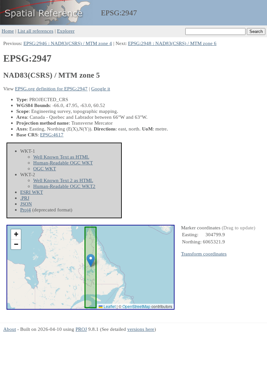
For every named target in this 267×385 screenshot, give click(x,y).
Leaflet (109, 306)
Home (8, 31)
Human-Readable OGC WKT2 (64, 186)
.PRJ (24, 198)
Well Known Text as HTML (61, 157)
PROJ (81, 329)
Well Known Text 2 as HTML (63, 180)
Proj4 (25, 209)
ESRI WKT (31, 192)
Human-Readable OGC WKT (63, 162)
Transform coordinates (204, 253)
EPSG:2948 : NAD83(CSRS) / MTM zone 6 (172, 43)
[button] (91, 260)
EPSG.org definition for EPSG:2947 (51, 88)
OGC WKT (44, 168)
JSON (26, 204)
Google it (100, 88)
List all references (35, 31)
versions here (140, 329)
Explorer (66, 31)
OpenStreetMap (136, 306)
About (9, 329)
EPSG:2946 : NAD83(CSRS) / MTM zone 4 (67, 43)
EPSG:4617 (51, 134)
